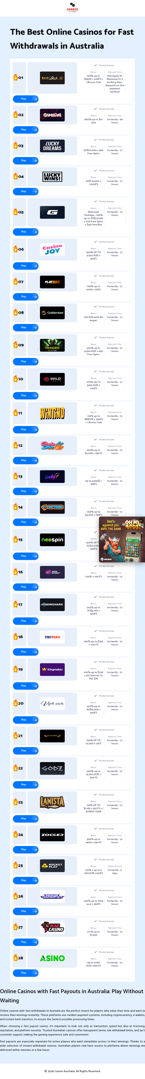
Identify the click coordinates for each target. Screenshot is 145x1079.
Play (23, 99)
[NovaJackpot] (52, 896)
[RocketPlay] (52, 865)
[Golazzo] (52, 212)
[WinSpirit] (52, 572)
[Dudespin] (52, 445)
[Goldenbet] (52, 312)
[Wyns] (52, 507)
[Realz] (52, 78)
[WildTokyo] (52, 379)
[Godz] (52, 768)
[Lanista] (52, 802)
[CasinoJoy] (52, 249)
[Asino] (52, 958)
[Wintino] (52, 413)
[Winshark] (52, 604)
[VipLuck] (52, 703)
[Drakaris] (52, 345)
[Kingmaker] (52, 669)
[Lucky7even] (52, 476)
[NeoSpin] (52, 540)
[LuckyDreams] (52, 146)
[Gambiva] (52, 115)
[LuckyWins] (52, 176)
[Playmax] (52, 282)
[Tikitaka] (52, 637)
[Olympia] (52, 736)
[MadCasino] (52, 927)
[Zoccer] (52, 835)
